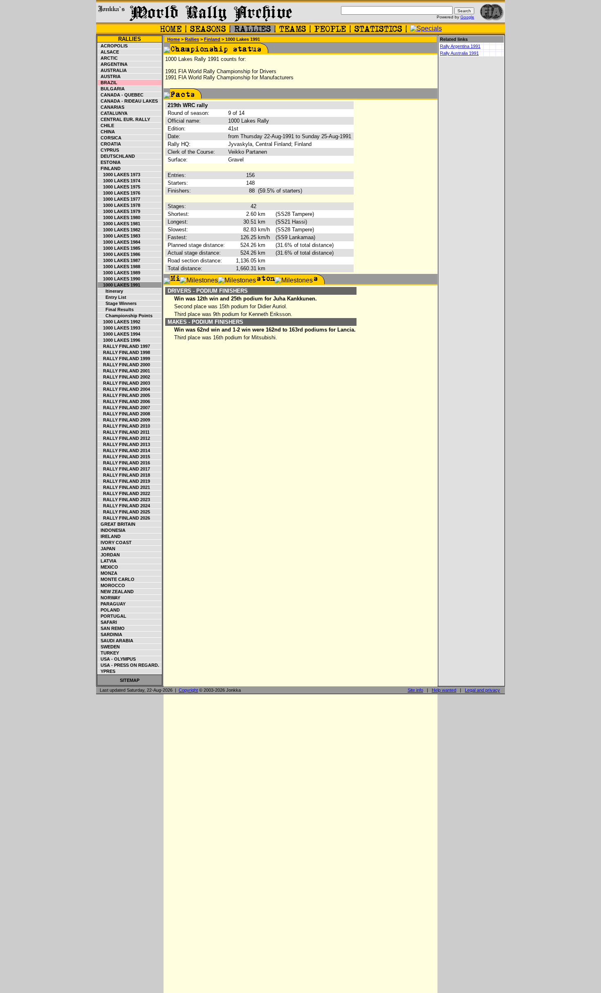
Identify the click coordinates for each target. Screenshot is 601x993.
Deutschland (116, 156)
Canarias (111, 107)
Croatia (109, 143)
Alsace (108, 51)
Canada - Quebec (121, 94)
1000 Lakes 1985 (119, 248)
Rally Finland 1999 (124, 358)
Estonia (109, 162)
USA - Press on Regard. (128, 665)
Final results (116, 309)
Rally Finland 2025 (124, 511)
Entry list (112, 297)
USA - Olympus (117, 659)
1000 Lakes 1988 (119, 266)
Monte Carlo (116, 579)
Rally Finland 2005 (124, 395)
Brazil (107, 82)
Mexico (108, 567)
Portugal (112, 616)
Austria (109, 76)
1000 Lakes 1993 (119, 327)
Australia (112, 70)
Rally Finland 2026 (124, 518)
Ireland (109, 536)
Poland (109, 609)
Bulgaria (111, 88)
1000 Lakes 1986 (119, 254)
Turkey (108, 652)
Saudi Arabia (115, 640)
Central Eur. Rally (124, 119)
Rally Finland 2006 (124, 401)
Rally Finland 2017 (124, 468)
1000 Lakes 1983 (119, 235)
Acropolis (113, 45)
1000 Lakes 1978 (119, 205)
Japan (106, 548)
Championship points (125, 315)
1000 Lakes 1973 (119, 174)
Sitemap (129, 680)
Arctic (108, 58)
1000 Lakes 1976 (119, 193)
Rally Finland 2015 (124, 456)
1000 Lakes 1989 (119, 272)
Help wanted (444, 690)
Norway (109, 597)
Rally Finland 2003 (124, 383)
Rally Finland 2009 (124, 419)
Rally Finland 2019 (124, 481)
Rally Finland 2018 (124, 475)
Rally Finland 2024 (124, 505)
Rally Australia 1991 (459, 53)
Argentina (113, 64)
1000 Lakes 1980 (119, 217)
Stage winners (117, 303)
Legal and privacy (482, 690)
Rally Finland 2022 (124, 493)
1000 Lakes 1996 (119, 340)
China (106, 131)
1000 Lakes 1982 (119, 229)
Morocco (111, 585)
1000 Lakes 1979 (119, 211)
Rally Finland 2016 (124, 462)
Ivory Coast (115, 542)
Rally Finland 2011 (124, 432)
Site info (415, 690)
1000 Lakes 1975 (119, 186)
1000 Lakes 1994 (119, 334)
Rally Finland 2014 (124, 450)
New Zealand (116, 591)
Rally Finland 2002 (124, 376)
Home (173, 39)
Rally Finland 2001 (124, 370)
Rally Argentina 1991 (460, 46)
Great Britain (116, 524)
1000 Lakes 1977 (119, 199)
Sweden (109, 646)
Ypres (106, 671)
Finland (109, 168)
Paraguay (112, 603)
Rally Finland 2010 (124, 426)
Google (467, 17)
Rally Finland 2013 (124, 444)
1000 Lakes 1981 (119, 223)
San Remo (111, 628)
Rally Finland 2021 (124, 487)
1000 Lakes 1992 (119, 321)
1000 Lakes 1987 (119, 260)
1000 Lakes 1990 (119, 278)
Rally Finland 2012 (124, 438)
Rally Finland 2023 (124, 499)
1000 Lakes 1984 (119, 242)
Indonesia (112, 530)
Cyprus (108, 150)
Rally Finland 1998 (124, 352)
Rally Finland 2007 (124, 407)
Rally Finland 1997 (124, 346)
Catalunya (113, 113)
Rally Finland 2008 (124, 413)
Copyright (188, 690)
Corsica (109, 137)
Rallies (129, 39)
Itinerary (110, 291)
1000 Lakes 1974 (119, 180)
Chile (106, 125)
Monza (107, 573)
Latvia (107, 560)
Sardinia (110, 634)
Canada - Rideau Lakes (128, 101)
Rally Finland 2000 (124, 364)
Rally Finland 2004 (124, 389)
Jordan (109, 554)
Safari (107, 622)
